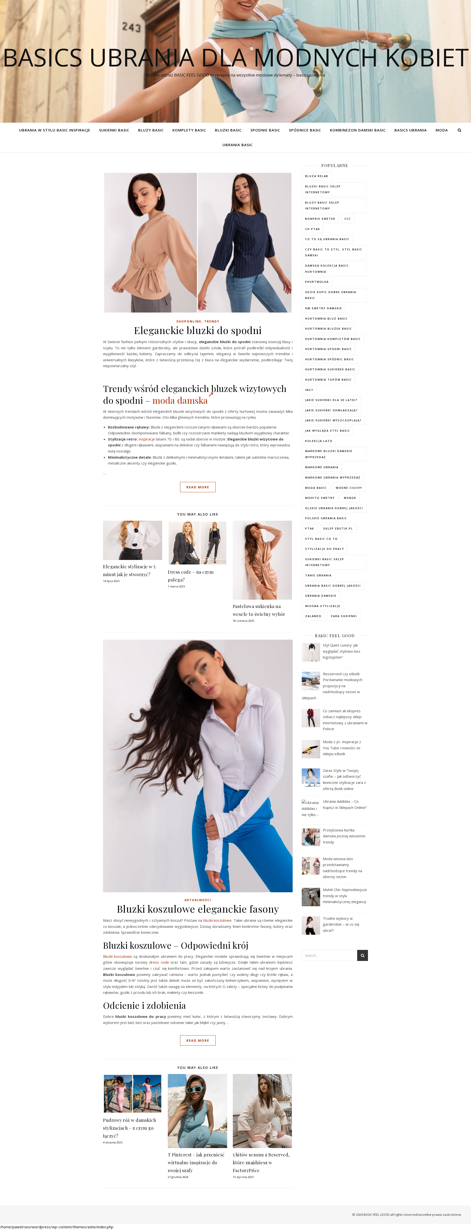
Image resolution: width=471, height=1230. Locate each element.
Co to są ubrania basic (327, 239)
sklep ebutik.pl (338, 528)
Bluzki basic (228, 130)
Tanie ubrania (318, 575)
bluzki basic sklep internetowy (323, 189)
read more (197, 487)
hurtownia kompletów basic (333, 339)
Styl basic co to (321, 539)
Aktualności (197, 900)
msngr (350, 498)
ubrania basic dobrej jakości (333, 585)
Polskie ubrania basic (326, 518)
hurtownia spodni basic (328, 349)
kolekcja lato (319, 441)
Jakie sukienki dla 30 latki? (331, 400)
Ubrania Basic (237, 144)
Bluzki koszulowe (117, 956)
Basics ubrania (410, 130)
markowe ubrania (322, 467)
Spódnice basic (305, 130)
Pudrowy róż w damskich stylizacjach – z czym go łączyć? (129, 1128)
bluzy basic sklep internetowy (322, 205)
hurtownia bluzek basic (328, 328)
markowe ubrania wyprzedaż (332, 477)
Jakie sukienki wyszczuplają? (333, 420)
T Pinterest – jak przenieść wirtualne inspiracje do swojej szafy (196, 1162)
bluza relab (316, 176)
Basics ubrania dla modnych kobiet (235, 57)
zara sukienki (344, 616)
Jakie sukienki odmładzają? (331, 410)
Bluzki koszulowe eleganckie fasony (198, 908)
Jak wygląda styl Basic (327, 430)
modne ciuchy (349, 488)
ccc (347, 218)
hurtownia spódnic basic (329, 359)
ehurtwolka (317, 282)
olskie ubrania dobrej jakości (334, 508)
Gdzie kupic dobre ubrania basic (330, 295)
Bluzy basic (151, 130)
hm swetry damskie (323, 308)
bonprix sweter (320, 218)
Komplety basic (189, 130)
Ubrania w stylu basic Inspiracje (54, 130)
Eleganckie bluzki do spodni (198, 330)
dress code (159, 962)
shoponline (188, 321)
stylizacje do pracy (324, 549)
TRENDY (212, 321)
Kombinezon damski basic (358, 130)
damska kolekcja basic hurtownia (327, 268)
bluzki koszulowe (217, 920)
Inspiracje (147, 439)
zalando (313, 616)
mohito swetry (320, 498)
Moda (442, 130)
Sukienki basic (114, 130)
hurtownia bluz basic (326, 318)
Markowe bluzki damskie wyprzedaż (329, 454)
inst (309, 390)
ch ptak (312, 229)
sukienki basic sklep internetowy (324, 562)
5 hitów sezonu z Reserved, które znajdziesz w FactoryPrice (261, 1162)
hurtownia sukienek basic (330, 369)
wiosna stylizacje (322, 606)
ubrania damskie (321, 595)
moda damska (180, 400)
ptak (309, 528)
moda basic (316, 488)
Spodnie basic (265, 130)
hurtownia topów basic (328, 379)
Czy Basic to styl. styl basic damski (333, 252)
